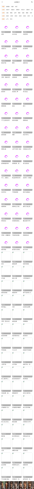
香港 (11, 12)
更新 (3, 19)
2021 (29, 16)
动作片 (7, 9)
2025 (11, 16)
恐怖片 (28, 9)
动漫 (12, 6)
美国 (19, 12)
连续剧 (7, 6)
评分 (11, 19)
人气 (7, 19)
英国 (27, 12)
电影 (3, 6)
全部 (3, 9)
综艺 (16, 6)
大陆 (7, 12)
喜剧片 (13, 9)
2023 (20, 16)
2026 (7, 16)
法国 (23, 12)
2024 (16, 16)
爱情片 (18, 9)
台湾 (15, 12)
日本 (31, 12)
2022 (24, 16)
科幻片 (23, 9)
